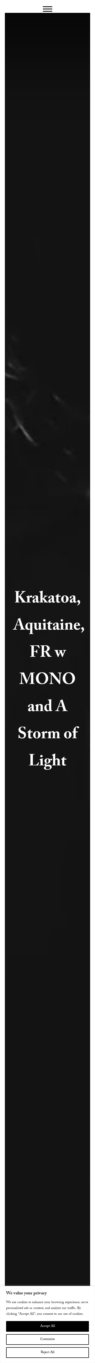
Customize (47, 1339)
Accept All (47, 1326)
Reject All (48, 1352)
